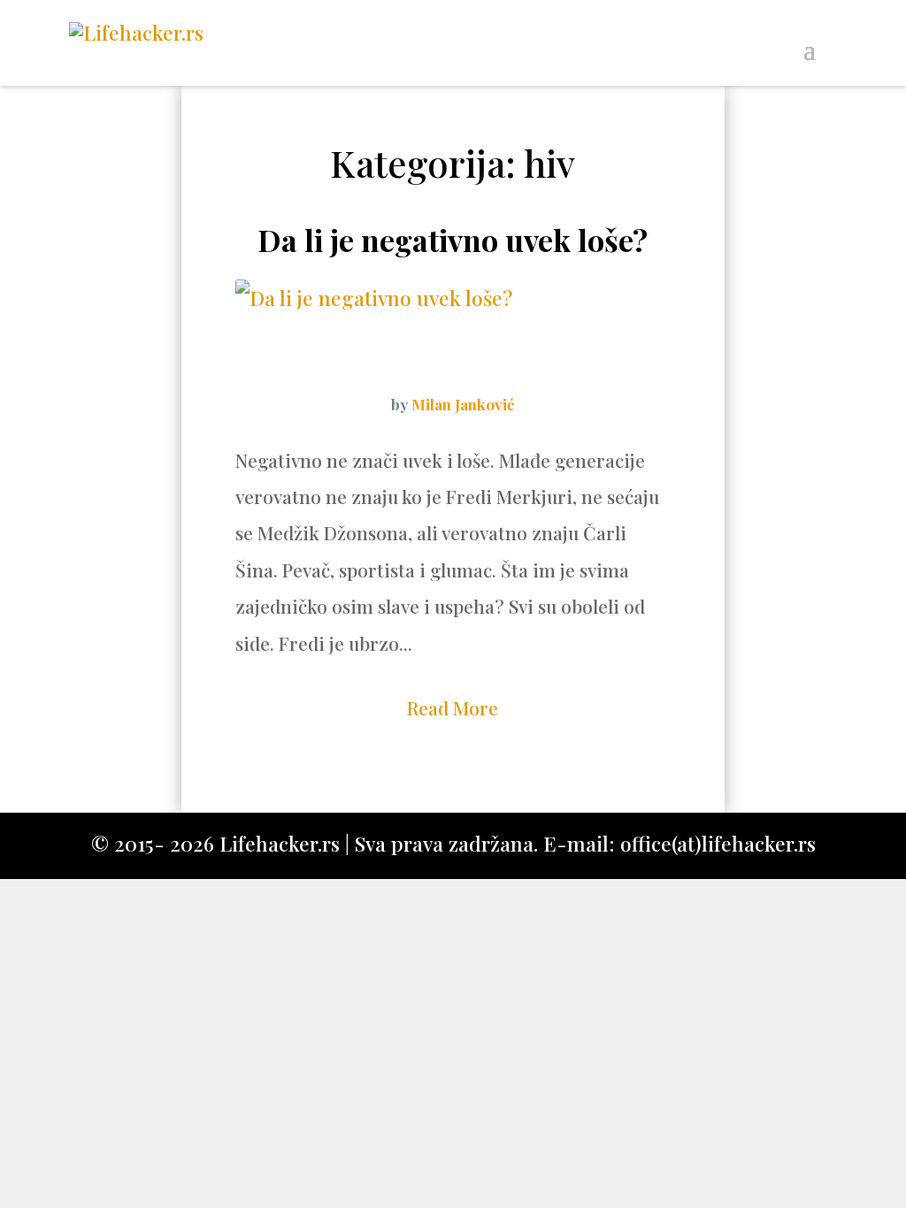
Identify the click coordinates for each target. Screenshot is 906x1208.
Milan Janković (462, 404)
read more (452, 707)
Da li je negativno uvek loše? (452, 239)
